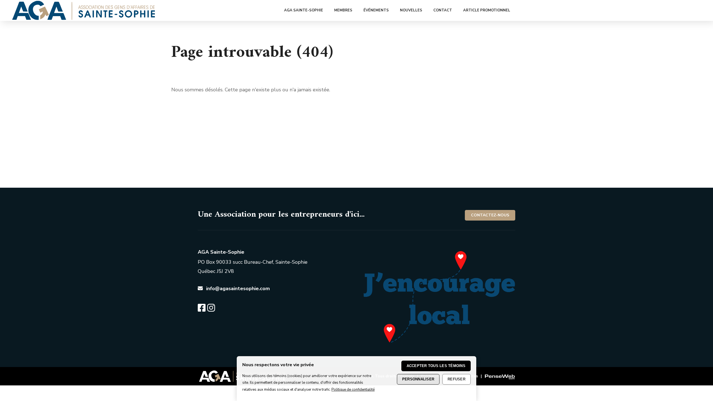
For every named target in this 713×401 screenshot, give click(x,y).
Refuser (456, 379)
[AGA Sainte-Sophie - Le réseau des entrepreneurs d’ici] (83, 18)
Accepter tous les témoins (436, 366)
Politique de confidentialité (353, 389)
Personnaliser (418, 379)
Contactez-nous (490, 215)
